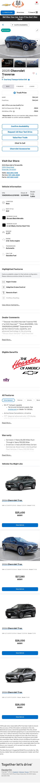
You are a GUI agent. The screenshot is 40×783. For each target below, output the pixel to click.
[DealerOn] (7, 770)
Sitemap (21, 772)
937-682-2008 (14, 175)
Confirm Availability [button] (20, 126)
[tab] (8, 400)
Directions (20, 12)
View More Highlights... (11, 305)
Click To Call (20, 143)
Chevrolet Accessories (20, 149)
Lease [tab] (31, 86)
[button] (8, 12)
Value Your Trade (20, 138)
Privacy (27, 772)
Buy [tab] (8, 86)
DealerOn (15, 772)
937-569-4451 (12, 177)
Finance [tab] (20, 86)
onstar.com (12, 409)
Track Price (21, 93)
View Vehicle (20, 525)
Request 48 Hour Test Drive (20, 132)
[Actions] (36, 74)
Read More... (7, 340)
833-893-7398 (12, 173)
